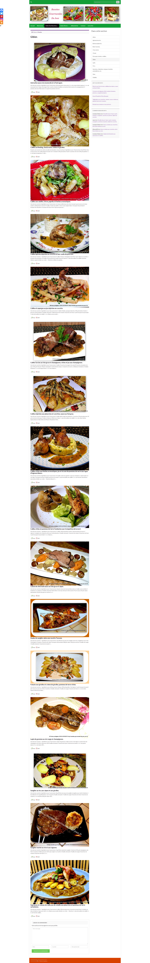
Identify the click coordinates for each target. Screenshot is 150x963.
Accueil (32, 25)
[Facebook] (1, 10)
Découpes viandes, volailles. (99, 56)
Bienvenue (40, 25)
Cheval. (94, 53)
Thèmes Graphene (43, 961)
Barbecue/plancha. (97, 43)
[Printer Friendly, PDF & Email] (35, 92)
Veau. (94, 74)
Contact (83, 25)
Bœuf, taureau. (96, 46)
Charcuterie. (96, 50)
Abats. (94, 37)
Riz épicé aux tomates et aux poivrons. (102, 104)
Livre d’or (90, 25)
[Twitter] (1, 13)
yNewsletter (74, 25)
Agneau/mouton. (97, 40)
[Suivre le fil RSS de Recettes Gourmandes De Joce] (31, 2)
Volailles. (95, 77)
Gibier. (94, 59)
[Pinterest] (1, 16)
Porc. (94, 66)
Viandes (40, 32)
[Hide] (0, 25)
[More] (1, 22)
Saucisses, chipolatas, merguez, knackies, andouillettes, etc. (103, 70)
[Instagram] (1, 19)
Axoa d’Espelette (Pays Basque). (100, 96)
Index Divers (64, 25)
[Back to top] (146, 959)
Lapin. (94, 62)
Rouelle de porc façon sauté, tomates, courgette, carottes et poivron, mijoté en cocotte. (105, 115)
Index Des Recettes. (51, 25)
